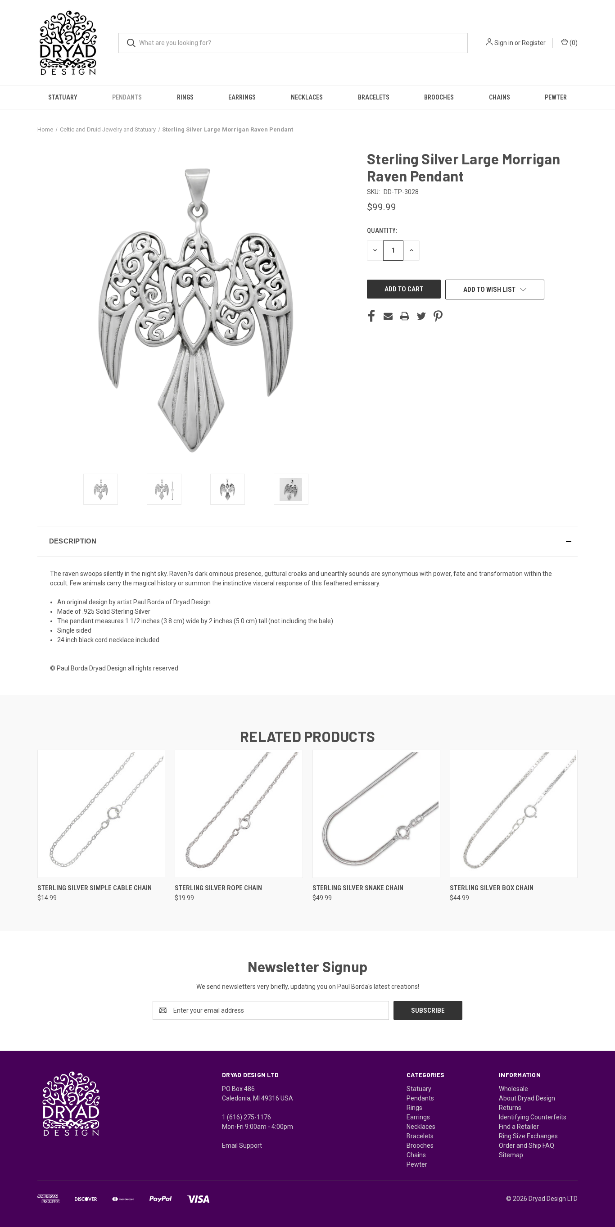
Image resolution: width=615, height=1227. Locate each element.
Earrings (242, 97)
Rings (185, 97)
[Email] (388, 316)
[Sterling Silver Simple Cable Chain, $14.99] (101, 814)
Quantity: (382, 230)
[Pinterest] (438, 316)
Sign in (503, 42)
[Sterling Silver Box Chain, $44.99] (514, 814)
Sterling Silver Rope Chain (218, 888)
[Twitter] (421, 316)
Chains (499, 97)
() (573, 42)
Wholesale (513, 1088)
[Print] (404, 316)
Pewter (556, 97)
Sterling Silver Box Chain (492, 888)
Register (534, 42)
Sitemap (511, 1155)
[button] (307, 541)
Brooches (439, 97)
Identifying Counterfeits (532, 1117)
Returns (510, 1107)
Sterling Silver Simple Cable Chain (94, 888)
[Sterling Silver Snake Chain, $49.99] (376, 814)
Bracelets (373, 97)
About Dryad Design (527, 1098)
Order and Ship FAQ (526, 1145)
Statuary (62, 97)
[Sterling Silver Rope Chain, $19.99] (238, 814)
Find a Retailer (519, 1126)
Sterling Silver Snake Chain (357, 888)
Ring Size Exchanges (528, 1136)
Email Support (242, 1145)
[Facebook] (371, 316)
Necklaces (307, 97)
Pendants (127, 97)
